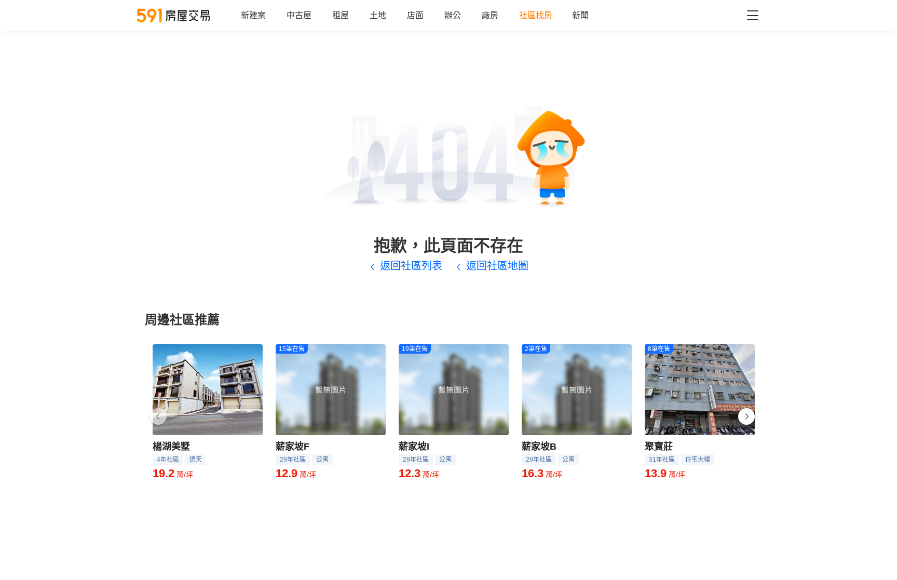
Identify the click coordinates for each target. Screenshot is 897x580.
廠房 (490, 15)
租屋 (340, 15)
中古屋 (299, 15)
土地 (378, 15)
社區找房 (535, 15)
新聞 (580, 15)
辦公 (452, 15)
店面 (415, 15)
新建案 (253, 15)
